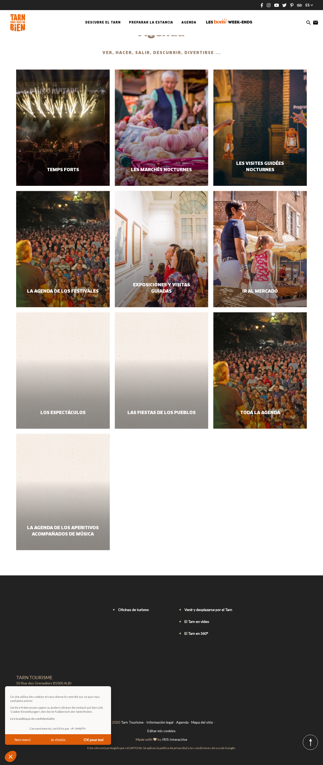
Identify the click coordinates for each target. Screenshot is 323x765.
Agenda (188, 22)
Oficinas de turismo (133, 609)
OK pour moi (93, 739)
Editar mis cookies (161, 731)
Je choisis (58, 739)
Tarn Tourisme (132, 722)
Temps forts (63, 170)
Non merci (23, 739)
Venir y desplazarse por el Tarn (208, 609)
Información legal (159, 722)
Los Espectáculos (63, 413)
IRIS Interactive (174, 739)
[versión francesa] (18, 610)
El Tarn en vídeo (196, 621)
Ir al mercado (260, 291)
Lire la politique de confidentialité (32, 719)
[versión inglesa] (25, 610)
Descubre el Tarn (103, 22)
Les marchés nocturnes (161, 170)
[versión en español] (39, 610)
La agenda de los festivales (63, 291)
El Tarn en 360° (196, 633)
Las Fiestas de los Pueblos (161, 413)
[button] (11, 756)
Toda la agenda (260, 413)
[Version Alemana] (32, 610)
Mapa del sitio (202, 722)
